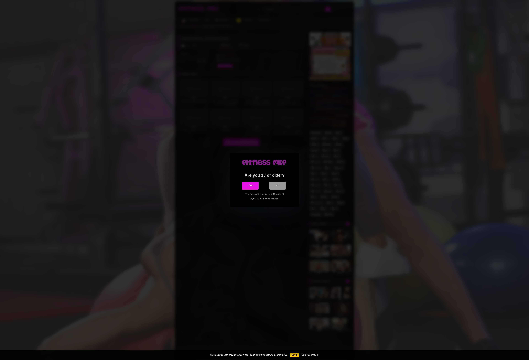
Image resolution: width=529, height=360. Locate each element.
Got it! (294, 355)
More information (309, 355)
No (277, 185)
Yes (250, 185)
